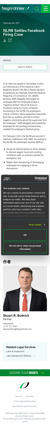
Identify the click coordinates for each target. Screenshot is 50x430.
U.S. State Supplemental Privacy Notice (24, 401)
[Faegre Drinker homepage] (15, 8)
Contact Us (19, 396)
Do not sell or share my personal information (25, 247)
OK (25, 235)
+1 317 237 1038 (10, 326)
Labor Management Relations (18, 355)
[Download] (4, 40)
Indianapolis (8, 323)
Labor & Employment (15, 351)
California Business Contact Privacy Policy (25, 406)
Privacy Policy (30, 396)
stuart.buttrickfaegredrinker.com (17, 329)
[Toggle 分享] (10, 40)
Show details (35, 224)
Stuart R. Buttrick (25, 67)
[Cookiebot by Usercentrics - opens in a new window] (35, 178)
